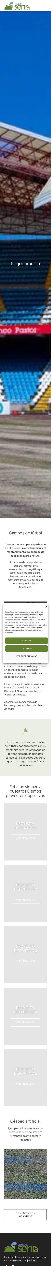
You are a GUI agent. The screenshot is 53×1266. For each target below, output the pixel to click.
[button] (46, 606)
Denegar (26, 648)
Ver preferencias (26, 656)
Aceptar (27, 640)
